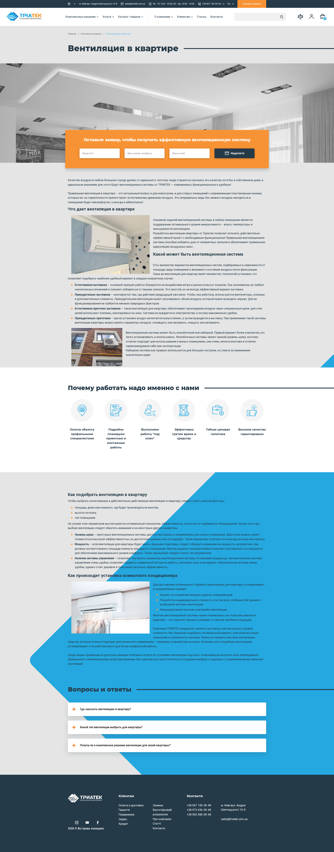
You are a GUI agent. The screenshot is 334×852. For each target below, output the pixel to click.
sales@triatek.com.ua (135, 4)
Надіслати (237, 153)
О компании (162, 16)
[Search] (282, 17)
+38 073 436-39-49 (199, 810)
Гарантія (124, 810)
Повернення (126, 814)
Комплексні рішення (91, 33)
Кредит (123, 823)
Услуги (106, 16)
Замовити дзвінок (252, 4)
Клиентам (183, 16)
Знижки (158, 805)
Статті (157, 823)
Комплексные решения (80, 16)
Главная (72, 33)
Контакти (216, 16)
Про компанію (162, 819)
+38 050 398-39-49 (199, 814)
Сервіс (123, 819)
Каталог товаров (129, 16)
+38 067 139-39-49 (199, 805)
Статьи (201, 16)
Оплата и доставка (131, 805)
